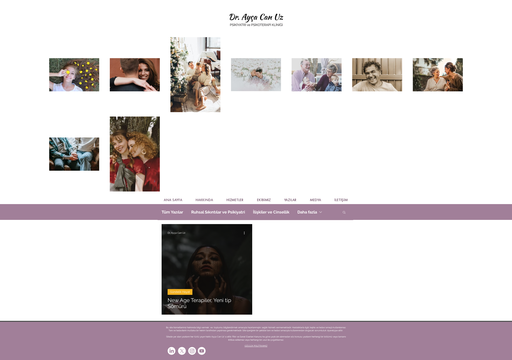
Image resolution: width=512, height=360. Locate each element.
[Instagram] (192, 351)
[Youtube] (202, 351)
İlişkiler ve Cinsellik (271, 212)
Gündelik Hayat (180, 291)
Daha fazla (307, 212)
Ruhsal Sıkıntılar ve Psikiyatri (218, 212)
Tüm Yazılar (172, 212)
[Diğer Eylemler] (245, 232)
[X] (182, 351)
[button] (344, 212)
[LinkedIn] (171, 351)
